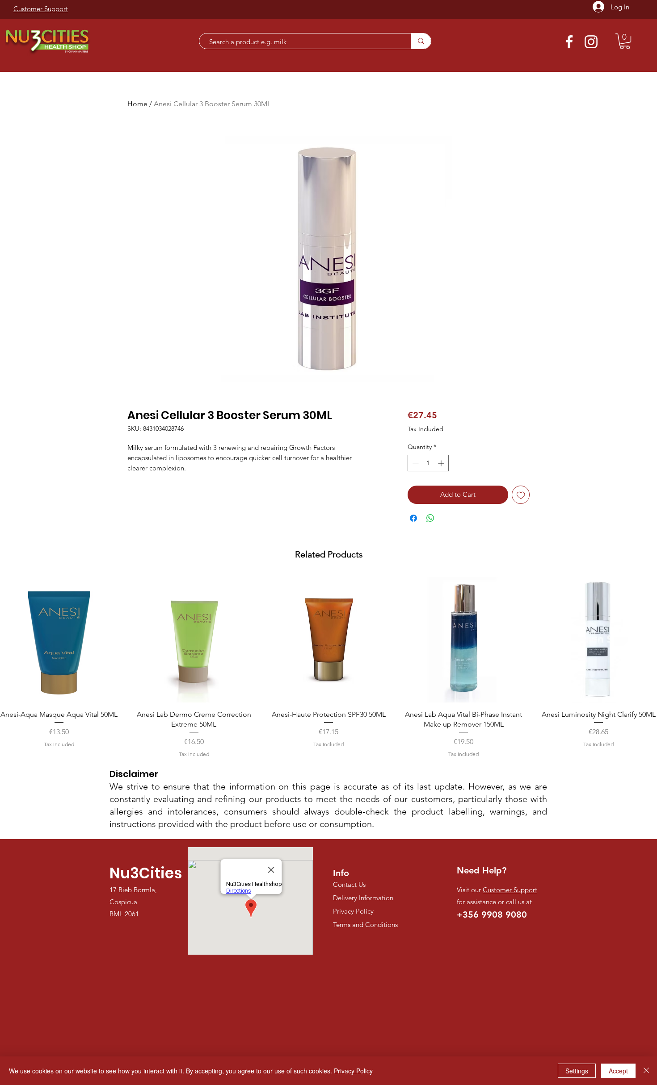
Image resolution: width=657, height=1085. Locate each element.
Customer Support (510, 889)
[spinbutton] (428, 463)
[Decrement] (414, 463)
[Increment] (441, 463)
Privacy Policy (353, 1070)
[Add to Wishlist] (521, 495)
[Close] (646, 1071)
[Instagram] (591, 41)
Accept (618, 1070)
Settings (576, 1070)
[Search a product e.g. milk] (421, 41)
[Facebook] (569, 41)
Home (137, 104)
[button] (624, 41)
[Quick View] (194, 640)
